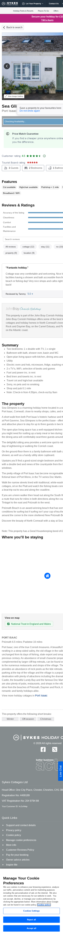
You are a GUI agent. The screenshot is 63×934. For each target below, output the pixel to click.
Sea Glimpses (16, 106)
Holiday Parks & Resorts (23, 11)
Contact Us (54, 4)
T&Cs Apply (47, 20)
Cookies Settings (31, 911)
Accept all (31, 928)
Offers (56, 11)
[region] (31, 901)
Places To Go (43, 11)
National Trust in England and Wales (31, 624)
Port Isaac (41, 695)
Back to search (14, 27)
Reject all (31, 920)
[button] (7, 66)
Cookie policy (43, 905)
